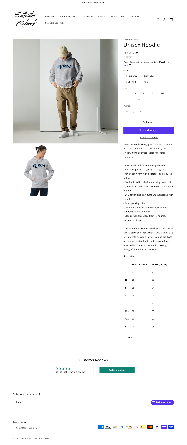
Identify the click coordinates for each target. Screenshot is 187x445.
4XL (139, 99)
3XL (128, 99)
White (146, 82)
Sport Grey (131, 76)
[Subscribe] (62, 402)
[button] (51, 16)
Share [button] (129, 337)
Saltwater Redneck (26, 438)
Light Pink (131, 82)
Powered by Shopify (41, 438)
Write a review (117, 370)
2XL (163, 93)
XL (153, 93)
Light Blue (149, 76)
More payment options (149, 137)
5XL (149, 99)
